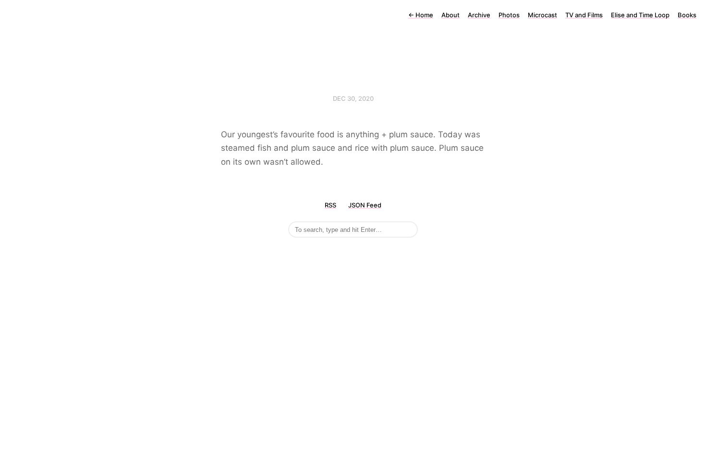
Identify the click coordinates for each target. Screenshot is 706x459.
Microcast (542, 15)
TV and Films (584, 15)
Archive (479, 15)
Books (687, 15)
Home (420, 15)
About (450, 15)
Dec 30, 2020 (353, 98)
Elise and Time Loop (640, 15)
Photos (509, 15)
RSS (330, 205)
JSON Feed (364, 205)
